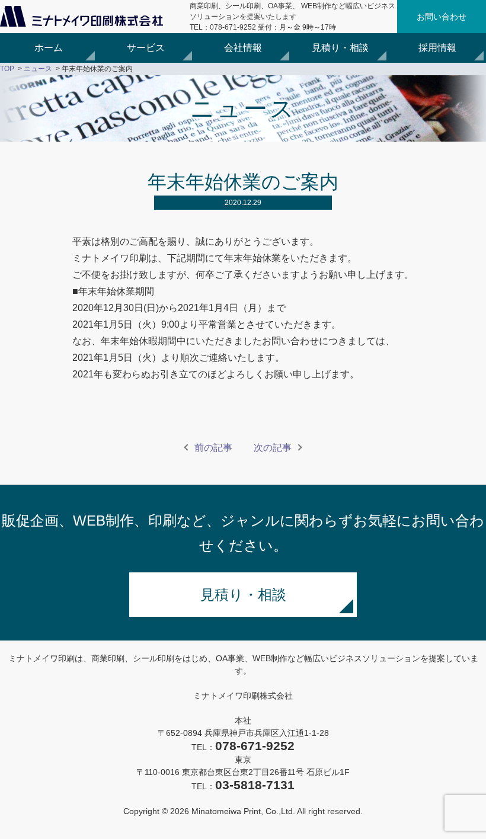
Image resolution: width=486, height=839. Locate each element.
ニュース (38, 69)
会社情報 (243, 48)
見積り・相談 (340, 48)
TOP (7, 69)
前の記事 (213, 448)
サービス (146, 48)
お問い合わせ (441, 16)
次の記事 (273, 448)
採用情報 (437, 48)
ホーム (48, 48)
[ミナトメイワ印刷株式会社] (81, 23)
